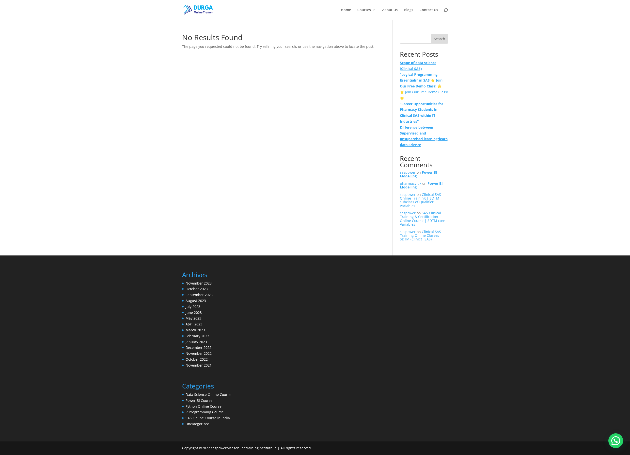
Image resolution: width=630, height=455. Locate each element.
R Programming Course (205, 412)
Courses (364, 10)
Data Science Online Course (208, 394)
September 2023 (199, 294)
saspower (408, 172)
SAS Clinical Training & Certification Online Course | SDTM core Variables (422, 219)
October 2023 (197, 288)
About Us (390, 10)
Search (439, 38)
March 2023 (195, 330)
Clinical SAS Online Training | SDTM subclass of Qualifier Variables (420, 200)
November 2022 (199, 353)
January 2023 (196, 341)
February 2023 (197, 336)
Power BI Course (199, 400)
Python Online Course (203, 406)
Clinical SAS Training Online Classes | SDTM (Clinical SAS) (421, 235)
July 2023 (193, 306)
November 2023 (199, 283)
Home (346, 10)
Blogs (408, 10)
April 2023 (194, 324)
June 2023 (194, 312)
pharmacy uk (410, 183)
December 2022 (198, 347)
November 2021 (199, 365)
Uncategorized (197, 423)
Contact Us (429, 10)
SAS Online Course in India (208, 418)
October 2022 (197, 359)
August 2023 (196, 300)
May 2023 (193, 318)
